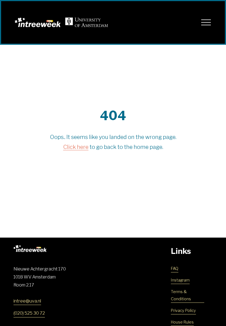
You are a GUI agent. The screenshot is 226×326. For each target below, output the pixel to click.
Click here (75, 147)
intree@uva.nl (27, 301)
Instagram (180, 280)
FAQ (174, 268)
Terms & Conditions (181, 295)
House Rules (182, 322)
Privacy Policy (183, 310)
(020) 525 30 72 (29, 313)
